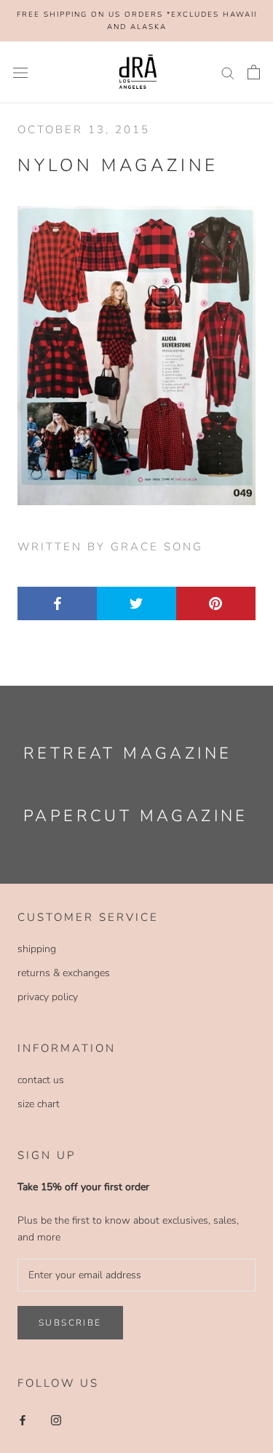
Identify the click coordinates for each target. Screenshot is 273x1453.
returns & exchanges (63, 973)
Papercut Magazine (135, 816)
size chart (38, 1104)
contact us (40, 1080)
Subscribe (70, 1323)
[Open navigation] (20, 72)
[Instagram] (56, 1420)
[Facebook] (22, 1420)
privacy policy (47, 997)
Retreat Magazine (127, 753)
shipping (36, 949)
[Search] (227, 72)
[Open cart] (254, 72)
